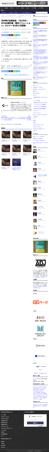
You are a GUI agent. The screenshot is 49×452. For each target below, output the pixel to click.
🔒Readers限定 (36, 93)
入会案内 (2, 443)
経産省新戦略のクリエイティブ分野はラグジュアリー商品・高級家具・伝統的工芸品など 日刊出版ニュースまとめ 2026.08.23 (40, 57)
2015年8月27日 (6, 29)
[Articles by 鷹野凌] (35, 152)
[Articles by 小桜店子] (35, 165)
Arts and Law (35, 386)
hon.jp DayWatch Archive (24, 29)
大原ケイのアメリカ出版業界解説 (39, 106)
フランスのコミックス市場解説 (39, 104)
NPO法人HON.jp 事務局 (42, 175)
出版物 (22, 7)
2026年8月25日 (36, 42)
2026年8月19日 (36, 79)
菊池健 (39, 225)
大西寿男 (39, 200)
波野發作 (39, 187)
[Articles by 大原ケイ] (35, 158)
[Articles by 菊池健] (35, 228)
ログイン (2, 435)
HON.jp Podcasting (37, 126)
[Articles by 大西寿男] (35, 202)
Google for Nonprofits (39, 389)
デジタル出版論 (36, 100)
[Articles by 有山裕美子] (35, 221)
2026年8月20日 (36, 75)
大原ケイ (39, 156)
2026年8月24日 (36, 55)
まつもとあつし (41, 206)
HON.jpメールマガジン (5, 416)
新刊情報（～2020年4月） (38, 138)
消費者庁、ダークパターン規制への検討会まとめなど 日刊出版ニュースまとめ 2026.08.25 (40, 45)
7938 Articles (23, 102)
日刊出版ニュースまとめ (37, 87)
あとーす (34, 378)
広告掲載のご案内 (4, 420)
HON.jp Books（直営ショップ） (39, 128)
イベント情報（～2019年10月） (39, 140)
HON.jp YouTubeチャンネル (38, 124)
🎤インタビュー (36, 110)
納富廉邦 (39, 213)
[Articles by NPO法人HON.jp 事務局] (35, 177)
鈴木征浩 (38, 378)
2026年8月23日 (36, 60)
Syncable (43, 392)
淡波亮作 (34, 380)
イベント (17, 7)
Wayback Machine (6, 110)
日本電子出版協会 (17, 124)
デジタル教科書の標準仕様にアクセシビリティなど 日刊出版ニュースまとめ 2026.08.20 (40, 73)
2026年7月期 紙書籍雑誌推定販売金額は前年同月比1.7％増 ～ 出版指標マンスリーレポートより (40, 40)
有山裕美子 (40, 219)
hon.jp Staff (14, 29)
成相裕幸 (39, 181)
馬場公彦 (39, 168)
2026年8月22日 (36, 65)
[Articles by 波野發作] (35, 190)
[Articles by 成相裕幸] (35, 184)
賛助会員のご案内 (4, 422)
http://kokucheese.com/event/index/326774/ (17, 68)
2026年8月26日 (36, 37)
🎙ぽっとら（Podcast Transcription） (40, 114)
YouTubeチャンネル (4, 426)
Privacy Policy (30, 450)
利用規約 (2, 432)
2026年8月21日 (36, 70)
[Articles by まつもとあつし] (35, 209)
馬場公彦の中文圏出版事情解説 (39, 108)
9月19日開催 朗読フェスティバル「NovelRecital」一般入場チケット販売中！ (16, 32)
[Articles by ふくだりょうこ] (35, 234)
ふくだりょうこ (41, 232)
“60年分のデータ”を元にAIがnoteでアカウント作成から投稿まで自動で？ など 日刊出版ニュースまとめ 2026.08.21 (40, 68)
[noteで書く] (19, 35)
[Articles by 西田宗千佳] (35, 196)
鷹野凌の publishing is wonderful (40, 102)
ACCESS (5, 124)
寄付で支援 (3, 445)
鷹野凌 (39, 149)
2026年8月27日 (36, 33)
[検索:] (42, 12)
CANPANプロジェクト (37, 388)
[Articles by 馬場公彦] (35, 171)
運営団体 (2, 10)
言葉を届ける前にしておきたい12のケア (40, 98)
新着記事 (6, 7)
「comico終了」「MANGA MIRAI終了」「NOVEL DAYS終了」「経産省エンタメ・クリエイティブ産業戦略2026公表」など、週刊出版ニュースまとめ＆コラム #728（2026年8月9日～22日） (40, 51)
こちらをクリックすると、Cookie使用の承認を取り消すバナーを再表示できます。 (40, 406)
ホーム (2, 7)
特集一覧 (11, 7)
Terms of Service (37, 450)
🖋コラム (34, 95)
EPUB (9, 124)
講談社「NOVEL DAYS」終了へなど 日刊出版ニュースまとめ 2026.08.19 (40, 77)
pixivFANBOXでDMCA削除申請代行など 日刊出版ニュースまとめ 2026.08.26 (40, 36)
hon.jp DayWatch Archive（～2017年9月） (40, 143)
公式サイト (35, 130)
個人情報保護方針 (4, 434)
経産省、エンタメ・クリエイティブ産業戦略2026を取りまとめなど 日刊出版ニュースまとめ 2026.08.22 (40, 62)
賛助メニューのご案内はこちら (40, 373)
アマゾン (12, 124)
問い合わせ (3, 447)
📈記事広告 (35, 116)
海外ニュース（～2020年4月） (39, 136)
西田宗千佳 (40, 194)
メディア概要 (34, 7)
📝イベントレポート (37, 112)
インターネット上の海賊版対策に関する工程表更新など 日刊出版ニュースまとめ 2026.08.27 (40, 31)
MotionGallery (36, 390)
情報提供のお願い (4, 424)
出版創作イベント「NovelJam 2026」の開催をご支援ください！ (16, 74)
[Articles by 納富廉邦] (35, 215)
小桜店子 (39, 162)
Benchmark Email (42, 386)
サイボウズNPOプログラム (40, 396)
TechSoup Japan (36, 393)
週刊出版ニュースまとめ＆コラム (39, 89)
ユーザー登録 (41, 7)
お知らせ (27, 7)
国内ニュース (35, 85)
